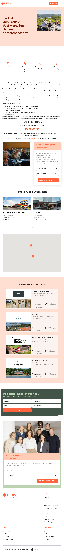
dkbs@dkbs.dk (33, 138)
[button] (33, 256)
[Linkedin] (32, 549)
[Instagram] (32, 550)
